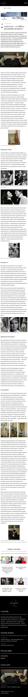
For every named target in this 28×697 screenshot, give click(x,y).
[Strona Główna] (3, 3)
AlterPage (3, 658)
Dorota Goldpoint (4, 655)
